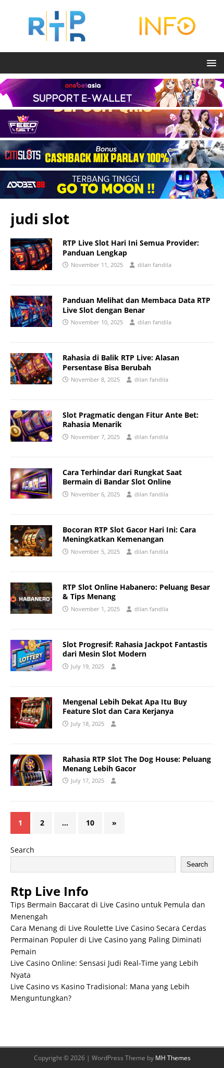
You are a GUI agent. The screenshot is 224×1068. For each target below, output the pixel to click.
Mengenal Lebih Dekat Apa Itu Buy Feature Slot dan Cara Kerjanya (125, 706)
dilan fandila (154, 265)
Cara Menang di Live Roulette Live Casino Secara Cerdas (108, 928)
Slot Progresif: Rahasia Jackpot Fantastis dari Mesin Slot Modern (135, 649)
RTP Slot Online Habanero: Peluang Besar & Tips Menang (136, 591)
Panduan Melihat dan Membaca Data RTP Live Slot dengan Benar (136, 304)
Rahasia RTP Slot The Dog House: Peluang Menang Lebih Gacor (137, 763)
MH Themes (173, 1057)
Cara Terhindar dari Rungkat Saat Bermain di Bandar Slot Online (122, 477)
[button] (209, 62)
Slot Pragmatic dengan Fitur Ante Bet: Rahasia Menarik (130, 419)
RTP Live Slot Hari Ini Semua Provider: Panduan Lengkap (131, 247)
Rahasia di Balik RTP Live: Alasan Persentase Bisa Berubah (121, 362)
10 (90, 823)
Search (22, 850)
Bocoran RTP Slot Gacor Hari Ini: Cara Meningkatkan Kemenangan (129, 534)
